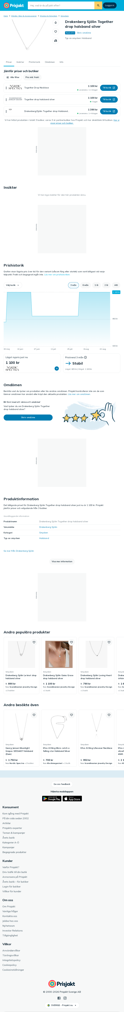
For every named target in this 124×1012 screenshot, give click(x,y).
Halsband (44, 538)
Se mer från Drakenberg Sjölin (19, 551)
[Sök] (98, 5)
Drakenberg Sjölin (48, 527)
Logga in (109, 5)
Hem (6, 16)
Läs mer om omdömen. (79, 394)
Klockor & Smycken (48, 16)
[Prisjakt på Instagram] (65, 997)
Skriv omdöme (84, 32)
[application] (62, 321)
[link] (21, 665)
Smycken (65, 16)
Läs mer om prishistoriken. (57, 274)
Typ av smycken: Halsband (78, 38)
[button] (55, 22)
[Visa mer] (6, 87)
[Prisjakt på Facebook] (59, 997)
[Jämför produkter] (55, 40)
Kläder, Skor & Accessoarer (24, 16)
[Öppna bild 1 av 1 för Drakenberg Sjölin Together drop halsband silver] (28, 38)
